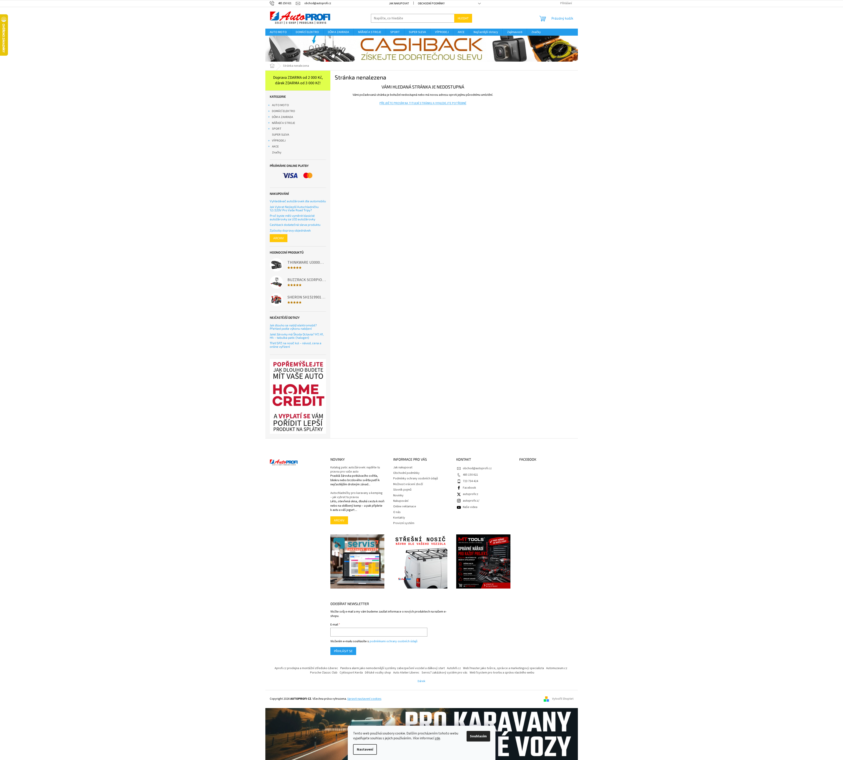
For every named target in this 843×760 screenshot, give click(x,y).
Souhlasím (478, 736)
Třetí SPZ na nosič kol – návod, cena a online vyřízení (295, 344)
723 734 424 (470, 481)
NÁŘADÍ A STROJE (283, 123)
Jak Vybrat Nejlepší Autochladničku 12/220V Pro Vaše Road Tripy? (294, 208)
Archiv (278, 238)
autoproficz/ (471, 501)
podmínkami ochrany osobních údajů (393, 641)
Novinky (398, 495)
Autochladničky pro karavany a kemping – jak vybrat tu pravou (356, 495)
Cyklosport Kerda (351, 672)
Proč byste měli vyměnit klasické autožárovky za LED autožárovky (292, 217)
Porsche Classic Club (323, 672)
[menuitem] (278, 32)
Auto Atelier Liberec (406, 672)
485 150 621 (470, 475)
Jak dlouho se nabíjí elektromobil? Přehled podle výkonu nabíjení (293, 327)
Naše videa (470, 507)
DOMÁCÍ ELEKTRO (283, 111)
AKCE (275, 146)
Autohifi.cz (454, 668)
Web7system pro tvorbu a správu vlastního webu (502, 672)
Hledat (463, 18)
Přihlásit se (343, 651)
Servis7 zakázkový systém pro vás (444, 672)
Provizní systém (403, 523)
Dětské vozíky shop (378, 672)
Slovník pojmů (402, 490)
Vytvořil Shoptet (562, 699)
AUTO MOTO (280, 105)
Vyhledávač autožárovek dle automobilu (298, 201)
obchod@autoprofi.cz (477, 468)
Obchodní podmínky (431, 4)
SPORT (276, 129)
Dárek (421, 681)
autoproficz (470, 494)
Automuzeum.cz (556, 668)
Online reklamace (404, 506)
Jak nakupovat (399, 4)
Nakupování (400, 501)
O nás (397, 512)
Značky (276, 152)
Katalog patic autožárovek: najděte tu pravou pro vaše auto (355, 470)
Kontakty (399, 517)
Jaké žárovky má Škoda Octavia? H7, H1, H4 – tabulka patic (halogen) (297, 336)
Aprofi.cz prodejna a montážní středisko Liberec (306, 668)
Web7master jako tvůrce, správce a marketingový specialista (503, 668)
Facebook (469, 488)
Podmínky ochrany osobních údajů (415, 478)
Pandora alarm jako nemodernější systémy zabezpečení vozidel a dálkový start (392, 668)
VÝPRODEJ (279, 140)
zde (437, 738)
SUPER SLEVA (280, 134)
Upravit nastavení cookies (364, 699)
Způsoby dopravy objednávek (290, 230)
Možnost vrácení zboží (408, 484)
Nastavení (365, 749)
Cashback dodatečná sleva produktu (295, 224)
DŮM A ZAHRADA (282, 117)
